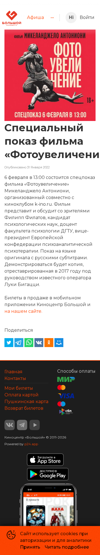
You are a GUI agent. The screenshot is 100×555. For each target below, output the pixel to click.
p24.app (31, 444)
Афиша (35, 17)
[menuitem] (35, 18)
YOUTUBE (34, 425)
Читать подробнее (67, 547)
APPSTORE (45, 460)
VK (9, 425)
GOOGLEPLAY (47, 474)
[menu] (40, 18)
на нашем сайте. (23, 311)
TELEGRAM (22, 425)
